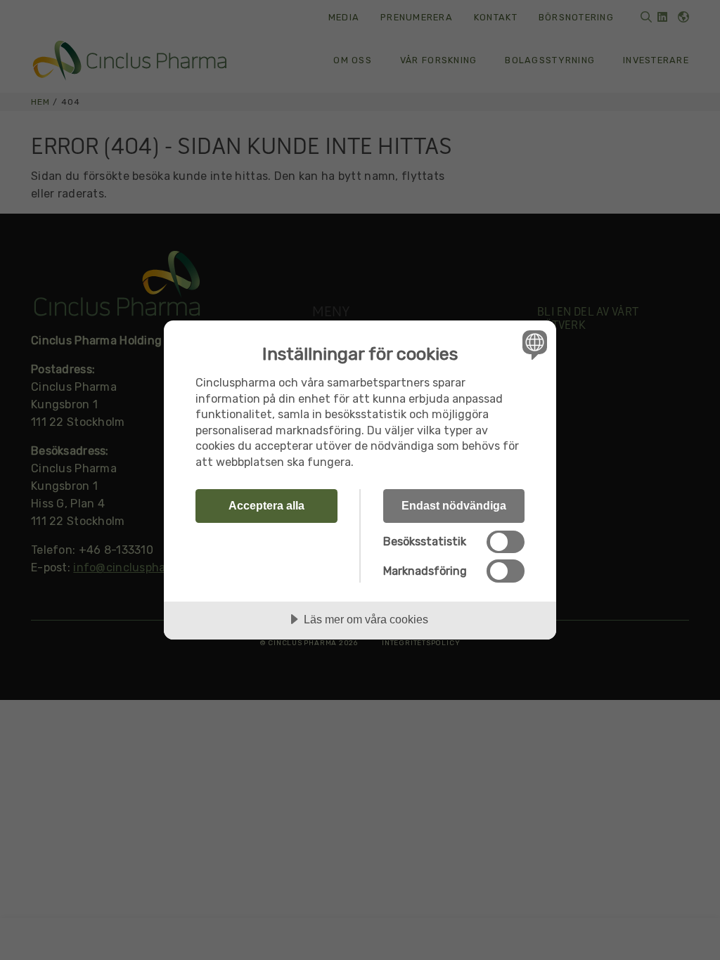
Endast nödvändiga (453, 505)
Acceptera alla (266, 505)
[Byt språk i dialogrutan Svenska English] (533, 344)
